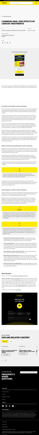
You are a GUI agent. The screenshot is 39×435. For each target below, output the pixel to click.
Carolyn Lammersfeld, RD (22, 285)
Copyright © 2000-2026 (6, 431)
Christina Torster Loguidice (14, 278)
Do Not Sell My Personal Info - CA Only (8, 429)
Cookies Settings (5, 426)
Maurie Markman (13, 30)
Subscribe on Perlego (19, 74)
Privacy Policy (4, 424)
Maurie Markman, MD (18, 279)
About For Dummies (5, 391)
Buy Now (19, 71)
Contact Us (4, 394)
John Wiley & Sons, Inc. (14, 431)
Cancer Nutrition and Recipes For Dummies (8, 36)
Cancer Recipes (18, 289)
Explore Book (19, 69)
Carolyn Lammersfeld (21, 30)
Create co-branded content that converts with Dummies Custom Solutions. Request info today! (19, 0)
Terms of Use (4, 421)
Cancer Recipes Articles (6, 16)
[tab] (5, 341)
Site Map (3, 399)
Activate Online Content (6, 396)
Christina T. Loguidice (6, 30)
